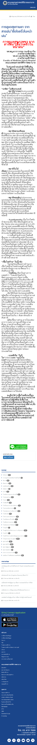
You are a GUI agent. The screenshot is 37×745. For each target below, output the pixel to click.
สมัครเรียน (3, 679)
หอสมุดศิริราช (4, 684)
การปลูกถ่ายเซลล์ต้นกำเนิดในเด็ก (12, 478)
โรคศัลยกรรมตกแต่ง (9, 522)
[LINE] (9, 740)
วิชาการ (3, 640)
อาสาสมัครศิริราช (5, 654)
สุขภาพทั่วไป (8, 544)
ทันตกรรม (7, 483)
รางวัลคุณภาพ (4, 681)
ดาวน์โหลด (9, 457)
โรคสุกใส (6, 527)
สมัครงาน (3, 677)
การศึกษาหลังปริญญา (6, 638)
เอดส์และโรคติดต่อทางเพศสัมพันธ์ (13, 555)
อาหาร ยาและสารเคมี (10, 552)
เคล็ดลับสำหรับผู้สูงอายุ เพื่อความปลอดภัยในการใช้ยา (17, 582)
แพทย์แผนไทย (8, 486)
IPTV (2, 709)
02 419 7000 (29, 730)
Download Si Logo (5, 713)
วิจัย (2, 642)
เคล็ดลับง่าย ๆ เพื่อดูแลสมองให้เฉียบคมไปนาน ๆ (15, 590)
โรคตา (6, 500)
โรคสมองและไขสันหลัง (10, 525)
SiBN (2, 711)
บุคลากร (3, 652)
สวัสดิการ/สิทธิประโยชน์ (7, 697)
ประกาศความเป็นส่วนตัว (7, 659)
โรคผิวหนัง (7, 513)
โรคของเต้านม (8, 497)
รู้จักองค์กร (3, 667)
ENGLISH (33, 7)
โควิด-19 (6, 475)
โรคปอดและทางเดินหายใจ (11, 511)
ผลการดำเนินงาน (5, 670)
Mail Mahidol (4, 706)
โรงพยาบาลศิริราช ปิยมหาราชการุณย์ (10, 647)
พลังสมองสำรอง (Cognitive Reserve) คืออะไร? (14, 575)
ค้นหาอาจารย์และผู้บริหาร (7, 674)
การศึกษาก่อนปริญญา (6, 635)
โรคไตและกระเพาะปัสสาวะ (11, 505)
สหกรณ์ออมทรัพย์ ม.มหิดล (7, 699)
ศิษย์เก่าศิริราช (4, 672)
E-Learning (4, 716)
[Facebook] (14, 740)
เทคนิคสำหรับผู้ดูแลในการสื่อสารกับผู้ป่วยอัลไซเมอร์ (16, 597)
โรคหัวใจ (6, 533)
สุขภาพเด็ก (7, 541)
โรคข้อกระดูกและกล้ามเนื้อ (11, 494)
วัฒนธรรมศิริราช (5, 692)
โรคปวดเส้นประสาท (9, 508)
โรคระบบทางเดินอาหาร (10, 516)
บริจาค (3, 649)
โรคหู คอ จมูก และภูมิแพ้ (11, 538)
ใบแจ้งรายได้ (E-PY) (6, 702)
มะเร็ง (5, 491)
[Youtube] (23, 740)
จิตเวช (6, 480)
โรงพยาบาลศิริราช (5, 645)
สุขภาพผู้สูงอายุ (8, 547)
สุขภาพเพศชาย (8, 550)
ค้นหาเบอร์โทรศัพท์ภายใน (7, 704)
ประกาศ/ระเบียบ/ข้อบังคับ (7, 695)
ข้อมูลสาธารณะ (5, 656)
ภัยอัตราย (6, 489)
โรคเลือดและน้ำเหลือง (10, 519)
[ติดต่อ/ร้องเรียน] (28, 740)
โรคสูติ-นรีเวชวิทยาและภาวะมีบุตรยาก (15, 530)
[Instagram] (18, 740)
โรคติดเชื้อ (7, 502)
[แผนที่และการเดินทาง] (33, 740)
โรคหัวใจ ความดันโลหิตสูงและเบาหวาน (15, 536)
